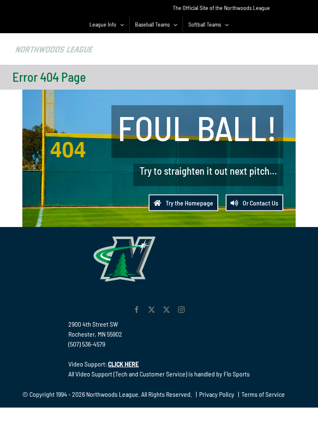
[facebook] (136, 309)
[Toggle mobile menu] (301, 48)
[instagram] (181, 309)
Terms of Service (263, 394)
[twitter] (151, 309)
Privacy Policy (216, 394)
